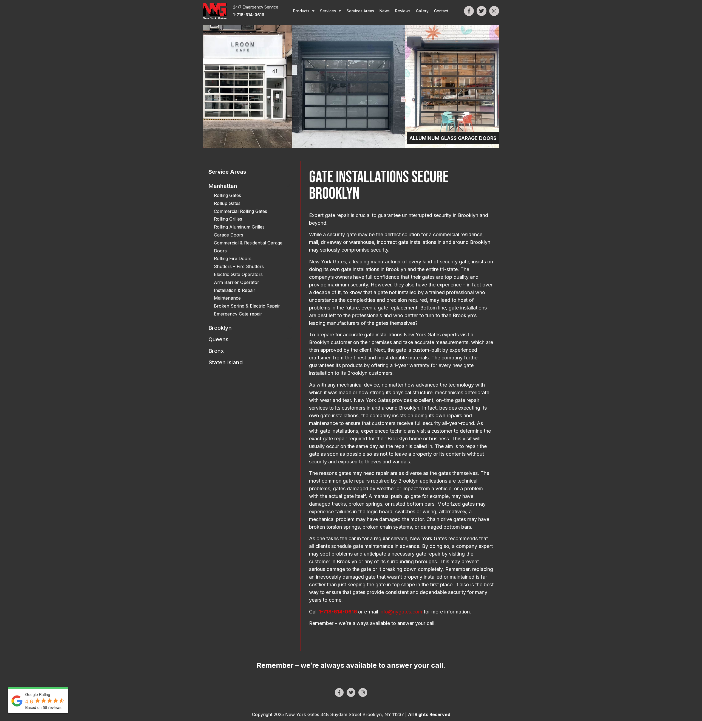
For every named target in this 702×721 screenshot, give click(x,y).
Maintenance (227, 298)
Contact (441, 11)
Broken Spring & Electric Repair (247, 306)
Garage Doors (228, 235)
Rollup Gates (227, 203)
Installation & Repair (234, 290)
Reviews (403, 11)
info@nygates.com (401, 612)
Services (328, 11)
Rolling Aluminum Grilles (239, 227)
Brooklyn (220, 328)
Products (301, 11)
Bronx (216, 351)
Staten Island (225, 362)
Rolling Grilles (228, 219)
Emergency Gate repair (238, 314)
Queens (218, 339)
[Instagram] (494, 11)
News (385, 11)
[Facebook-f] (469, 11)
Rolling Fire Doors (232, 258)
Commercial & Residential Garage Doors (248, 247)
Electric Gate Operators (238, 274)
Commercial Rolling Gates (240, 211)
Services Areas (360, 11)
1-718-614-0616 (338, 612)
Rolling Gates (227, 195)
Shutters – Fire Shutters (239, 266)
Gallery (422, 11)
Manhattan (222, 186)
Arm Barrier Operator (236, 282)
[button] (209, 91)
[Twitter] (481, 11)
